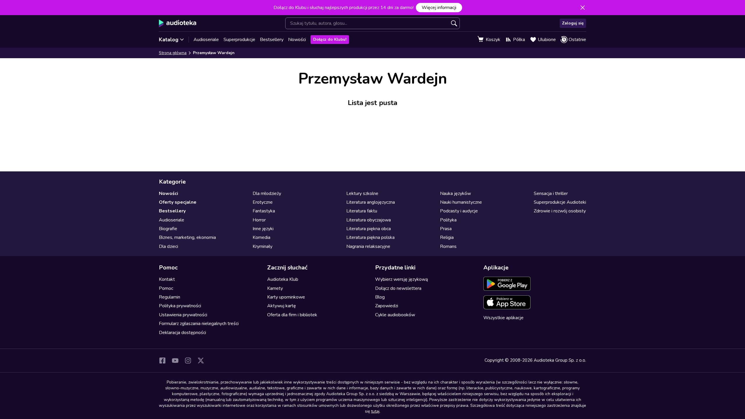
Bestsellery (271, 39)
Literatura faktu (361, 211)
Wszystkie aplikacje (503, 318)
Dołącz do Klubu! (329, 39)
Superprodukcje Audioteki (560, 202)
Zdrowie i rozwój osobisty (560, 211)
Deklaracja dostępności (182, 332)
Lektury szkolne (362, 193)
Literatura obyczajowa (368, 220)
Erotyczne (263, 202)
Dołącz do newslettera (398, 288)
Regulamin (169, 297)
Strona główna (173, 53)
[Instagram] (188, 360)
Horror (259, 220)
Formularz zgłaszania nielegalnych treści (199, 323)
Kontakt (167, 279)
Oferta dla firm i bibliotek (292, 315)
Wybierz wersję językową (401, 279)
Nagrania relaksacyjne (368, 246)
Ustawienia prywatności (183, 314)
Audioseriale (206, 39)
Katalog (168, 39)
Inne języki (263, 229)
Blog (380, 297)
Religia (447, 237)
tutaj (375, 411)
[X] (200, 360)
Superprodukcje (239, 39)
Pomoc (166, 288)
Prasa (446, 229)
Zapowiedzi (386, 306)
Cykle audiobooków (395, 315)
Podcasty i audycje (459, 211)
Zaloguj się (573, 23)
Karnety (275, 288)
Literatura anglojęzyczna (370, 202)
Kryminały (262, 246)
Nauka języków (455, 193)
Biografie (168, 229)
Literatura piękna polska (370, 237)
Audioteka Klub (282, 279)
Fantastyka (264, 211)
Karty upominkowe (286, 297)
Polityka (448, 220)
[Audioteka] (177, 23)
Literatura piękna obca (368, 229)
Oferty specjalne (177, 202)
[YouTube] (175, 360)
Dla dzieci (168, 246)
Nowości (297, 39)
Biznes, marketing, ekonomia (187, 237)
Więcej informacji (439, 7)
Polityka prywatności (180, 306)
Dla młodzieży (267, 193)
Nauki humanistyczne (461, 202)
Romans (448, 246)
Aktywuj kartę (281, 306)
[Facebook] (162, 360)
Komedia (261, 237)
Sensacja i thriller (551, 193)
